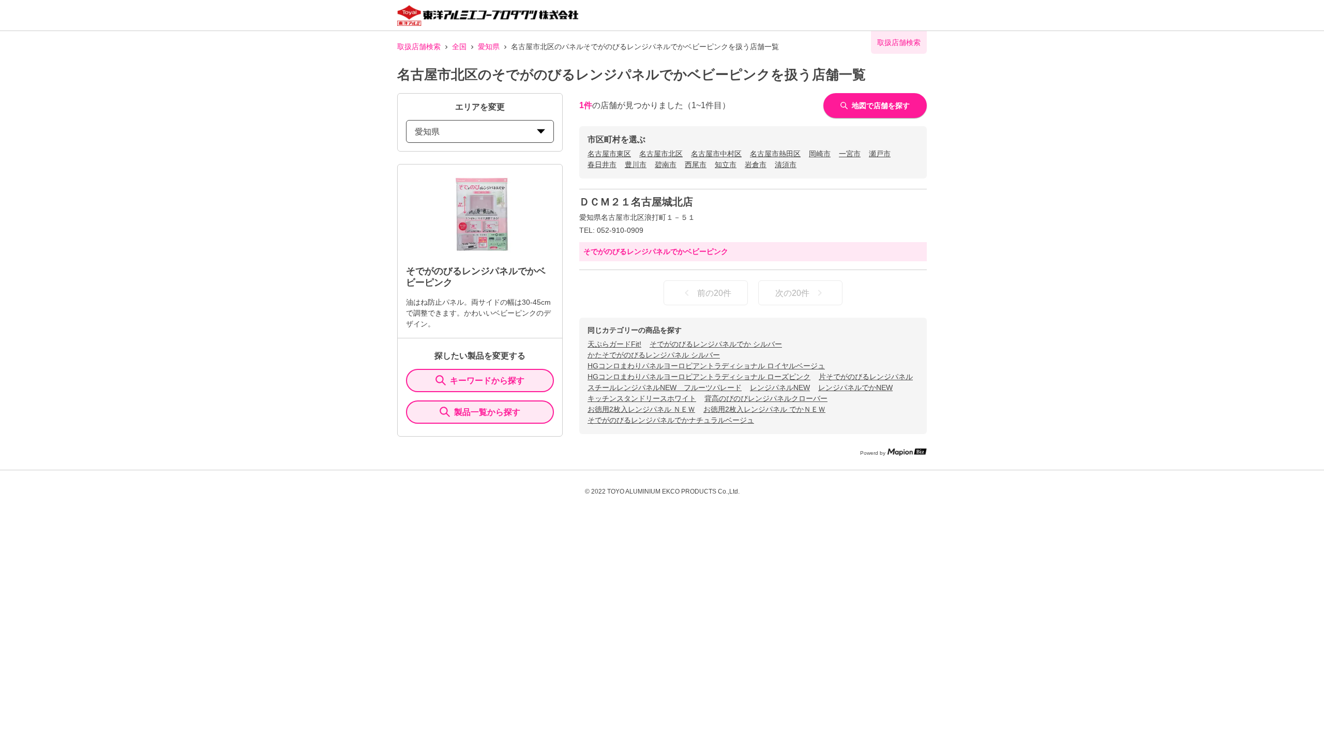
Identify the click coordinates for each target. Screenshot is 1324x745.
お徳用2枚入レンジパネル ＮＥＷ (641, 409)
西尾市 (695, 164)
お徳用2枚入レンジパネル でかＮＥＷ (764, 409)
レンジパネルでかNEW (855, 387)
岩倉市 (755, 164)
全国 (459, 46)
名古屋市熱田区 (775, 154)
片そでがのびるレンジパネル (866, 377)
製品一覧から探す (487, 412)
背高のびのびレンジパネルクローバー (766, 398)
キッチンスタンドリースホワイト (642, 398)
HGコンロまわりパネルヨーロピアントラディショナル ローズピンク (699, 377)
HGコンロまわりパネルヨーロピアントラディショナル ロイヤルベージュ (706, 366)
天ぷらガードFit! (614, 344)
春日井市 (602, 164)
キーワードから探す (487, 380)
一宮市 (850, 154)
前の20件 (714, 293)
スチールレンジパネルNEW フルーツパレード (665, 387)
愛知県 (489, 46)
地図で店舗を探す (881, 105)
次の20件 (792, 293)
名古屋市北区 (661, 154)
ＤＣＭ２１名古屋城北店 (636, 201)
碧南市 (665, 164)
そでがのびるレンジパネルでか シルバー (716, 344)
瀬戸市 (880, 154)
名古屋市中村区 (716, 154)
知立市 (725, 164)
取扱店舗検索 (419, 46)
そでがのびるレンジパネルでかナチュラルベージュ (671, 420)
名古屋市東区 (609, 154)
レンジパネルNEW (780, 387)
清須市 (785, 164)
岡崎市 (820, 154)
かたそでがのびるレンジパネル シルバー (654, 355)
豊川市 (635, 164)
